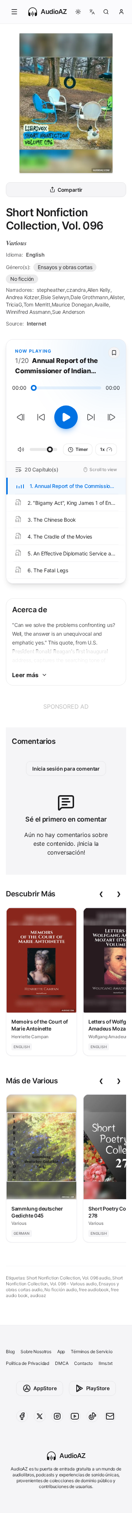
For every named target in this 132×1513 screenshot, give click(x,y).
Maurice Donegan (72, 304)
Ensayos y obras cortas (65, 267)
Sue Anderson (68, 312)
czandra (76, 290)
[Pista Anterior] (20, 417)
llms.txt (106, 1363)
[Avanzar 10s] (91, 417)
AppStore (45, 1388)
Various (16, 242)
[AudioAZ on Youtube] (75, 1416)
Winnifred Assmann (28, 312)
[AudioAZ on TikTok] (92, 1416)
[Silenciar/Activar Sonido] (21, 449)
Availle (101, 304)
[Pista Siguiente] (111, 417)
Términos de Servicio (91, 1351)
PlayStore (98, 1388)
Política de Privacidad (27, 1363)
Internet (36, 323)
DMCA (61, 1363)
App (61, 1351)
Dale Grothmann (89, 297)
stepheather (51, 290)
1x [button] (102, 449)
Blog (10, 1351)
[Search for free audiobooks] (106, 12)
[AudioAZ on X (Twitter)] (39, 1416)
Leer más (25, 675)
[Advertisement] (66, 706)
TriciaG (14, 304)
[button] (14, 11)
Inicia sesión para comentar (66, 768)
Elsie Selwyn (55, 297)
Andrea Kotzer (22, 297)
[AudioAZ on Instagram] (57, 1416)
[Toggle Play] (66, 417)
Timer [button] (82, 449)
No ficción (22, 279)
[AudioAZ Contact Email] (110, 1416)
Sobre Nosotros (36, 1351)
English (35, 254)
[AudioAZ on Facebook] (22, 1416)
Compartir (70, 190)
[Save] (114, 353)
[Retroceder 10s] (41, 417)
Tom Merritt (36, 304)
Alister (117, 297)
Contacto (83, 1363)
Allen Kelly (98, 290)
